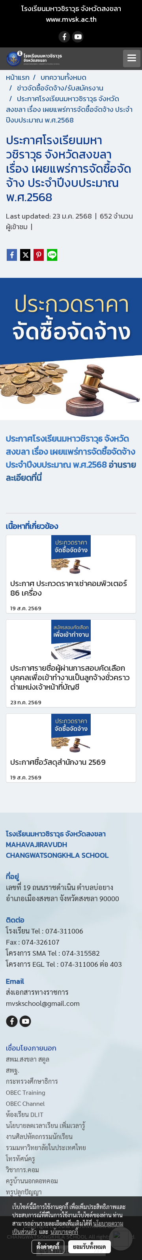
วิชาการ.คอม (22, 1170)
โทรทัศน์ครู (20, 1158)
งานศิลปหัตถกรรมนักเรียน (39, 1136)
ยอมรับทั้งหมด (89, 1246)
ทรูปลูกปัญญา (24, 1192)
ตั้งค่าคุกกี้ (48, 1246)
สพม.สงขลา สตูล (27, 1059)
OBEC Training (25, 1092)
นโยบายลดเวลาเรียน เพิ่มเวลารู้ (45, 1125)
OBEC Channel (25, 1103)
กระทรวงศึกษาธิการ (32, 1081)
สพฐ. (12, 1070)
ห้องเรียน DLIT (24, 1114)
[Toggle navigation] (131, 58)
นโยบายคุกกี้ (64, 1231)
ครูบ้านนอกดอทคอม (32, 1181)
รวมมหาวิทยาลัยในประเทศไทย (46, 1147)
